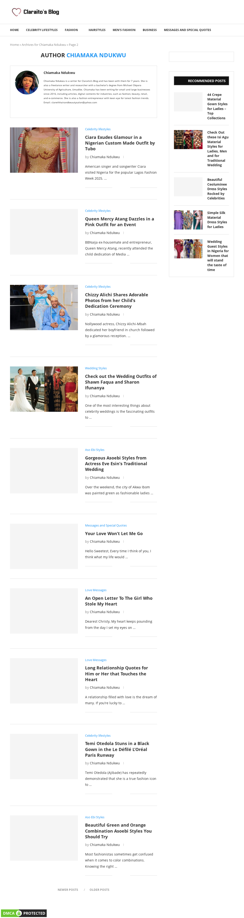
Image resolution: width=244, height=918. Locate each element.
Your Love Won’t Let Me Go (114, 533)
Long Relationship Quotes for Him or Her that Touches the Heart (116, 673)
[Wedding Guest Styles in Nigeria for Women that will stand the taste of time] (188, 248)
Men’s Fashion (124, 30)
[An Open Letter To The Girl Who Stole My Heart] (44, 611)
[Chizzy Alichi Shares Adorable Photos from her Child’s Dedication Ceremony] (44, 307)
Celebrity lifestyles (42, 30)
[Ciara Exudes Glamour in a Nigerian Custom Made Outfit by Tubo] (44, 150)
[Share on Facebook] (119, 187)
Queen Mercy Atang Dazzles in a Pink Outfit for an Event (119, 221)
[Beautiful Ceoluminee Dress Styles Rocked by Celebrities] (188, 186)
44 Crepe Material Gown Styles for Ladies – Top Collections (217, 106)
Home (14, 30)
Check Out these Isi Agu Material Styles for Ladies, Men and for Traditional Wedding (218, 148)
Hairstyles (97, 30)
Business (150, 30)
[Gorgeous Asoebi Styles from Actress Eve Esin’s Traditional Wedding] (44, 470)
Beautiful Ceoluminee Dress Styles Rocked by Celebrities (217, 188)
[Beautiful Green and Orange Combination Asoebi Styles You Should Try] (44, 838)
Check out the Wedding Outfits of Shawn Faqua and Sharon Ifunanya (121, 382)
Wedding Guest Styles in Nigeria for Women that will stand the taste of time (218, 255)
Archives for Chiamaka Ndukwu (44, 44)
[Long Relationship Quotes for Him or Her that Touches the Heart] (44, 681)
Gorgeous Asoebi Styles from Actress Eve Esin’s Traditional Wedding (116, 463)
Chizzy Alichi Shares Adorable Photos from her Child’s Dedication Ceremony (116, 300)
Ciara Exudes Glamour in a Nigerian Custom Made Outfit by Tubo (120, 143)
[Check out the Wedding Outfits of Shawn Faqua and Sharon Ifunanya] (44, 389)
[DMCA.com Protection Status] (24, 911)
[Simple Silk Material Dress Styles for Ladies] (188, 220)
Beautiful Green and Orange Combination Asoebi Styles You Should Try (118, 831)
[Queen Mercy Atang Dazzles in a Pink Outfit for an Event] (44, 231)
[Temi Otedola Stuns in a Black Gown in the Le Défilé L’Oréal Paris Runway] (44, 756)
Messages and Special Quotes (187, 30)
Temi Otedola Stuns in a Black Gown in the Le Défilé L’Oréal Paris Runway (117, 749)
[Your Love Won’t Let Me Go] (44, 546)
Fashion (71, 30)
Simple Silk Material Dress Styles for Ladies (217, 219)
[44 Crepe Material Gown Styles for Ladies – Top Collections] (188, 101)
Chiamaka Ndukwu (59, 73)
